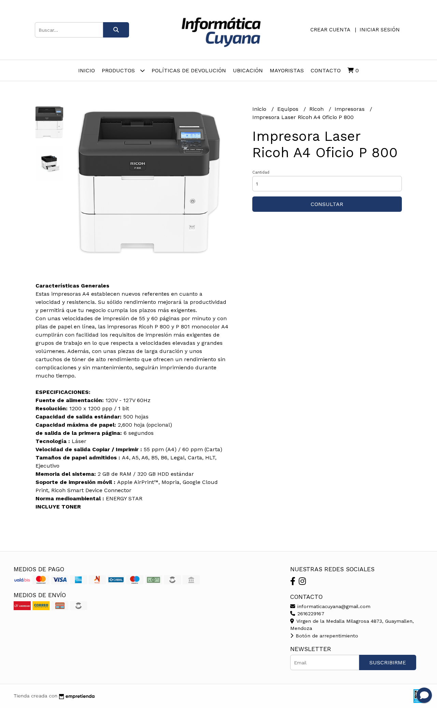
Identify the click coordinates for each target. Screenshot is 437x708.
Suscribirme (387, 662)
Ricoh (317, 109)
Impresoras (350, 109)
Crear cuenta (330, 30)
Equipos (288, 109)
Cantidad (260, 172)
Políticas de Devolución (189, 70)
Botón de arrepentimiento (326, 635)
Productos (119, 70)
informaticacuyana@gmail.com (333, 606)
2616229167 (310, 613)
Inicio (86, 70)
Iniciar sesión (380, 30)
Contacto (326, 70)
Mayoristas (287, 70)
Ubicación (248, 70)
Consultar (327, 204)
